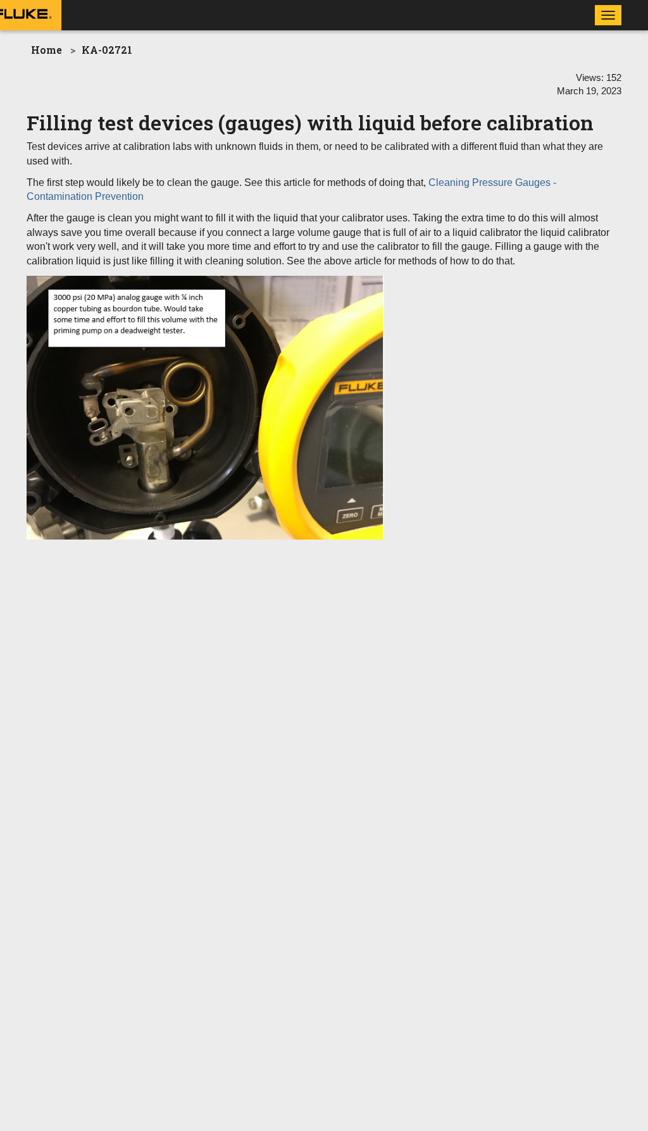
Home (46, 49)
